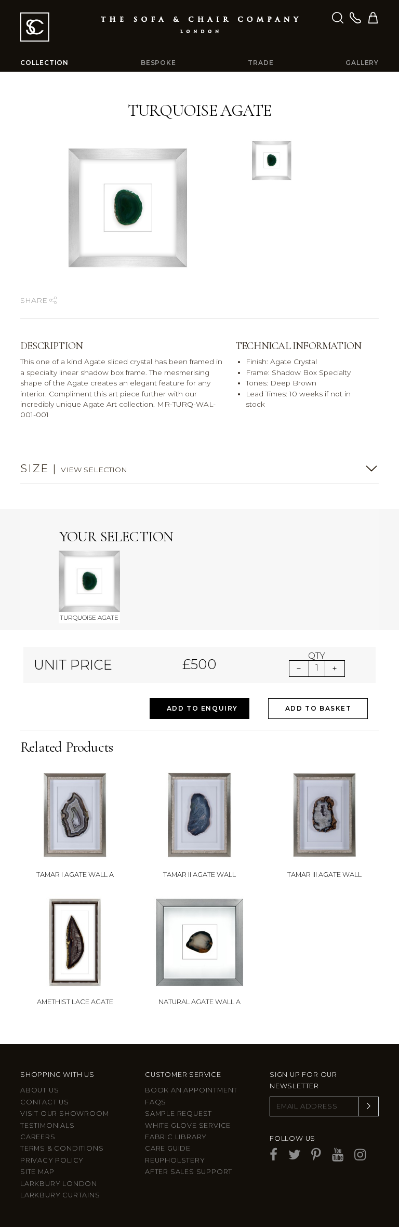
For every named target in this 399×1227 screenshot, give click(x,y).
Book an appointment (191, 1090)
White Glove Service (188, 1125)
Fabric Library (176, 1137)
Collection (44, 62)
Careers (38, 1137)
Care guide (168, 1148)
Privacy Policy (52, 1160)
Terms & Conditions (61, 1148)
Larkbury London (58, 1184)
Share (34, 300)
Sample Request (178, 1113)
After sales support (188, 1172)
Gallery (362, 62)
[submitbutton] (368, 1106)
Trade (260, 62)
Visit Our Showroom (64, 1113)
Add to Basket (318, 708)
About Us (39, 1090)
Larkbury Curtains (60, 1195)
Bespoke (158, 62)
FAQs (155, 1102)
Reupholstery (175, 1160)
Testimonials (47, 1125)
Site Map (37, 1172)
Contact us (44, 1102)
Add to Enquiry (202, 708)
